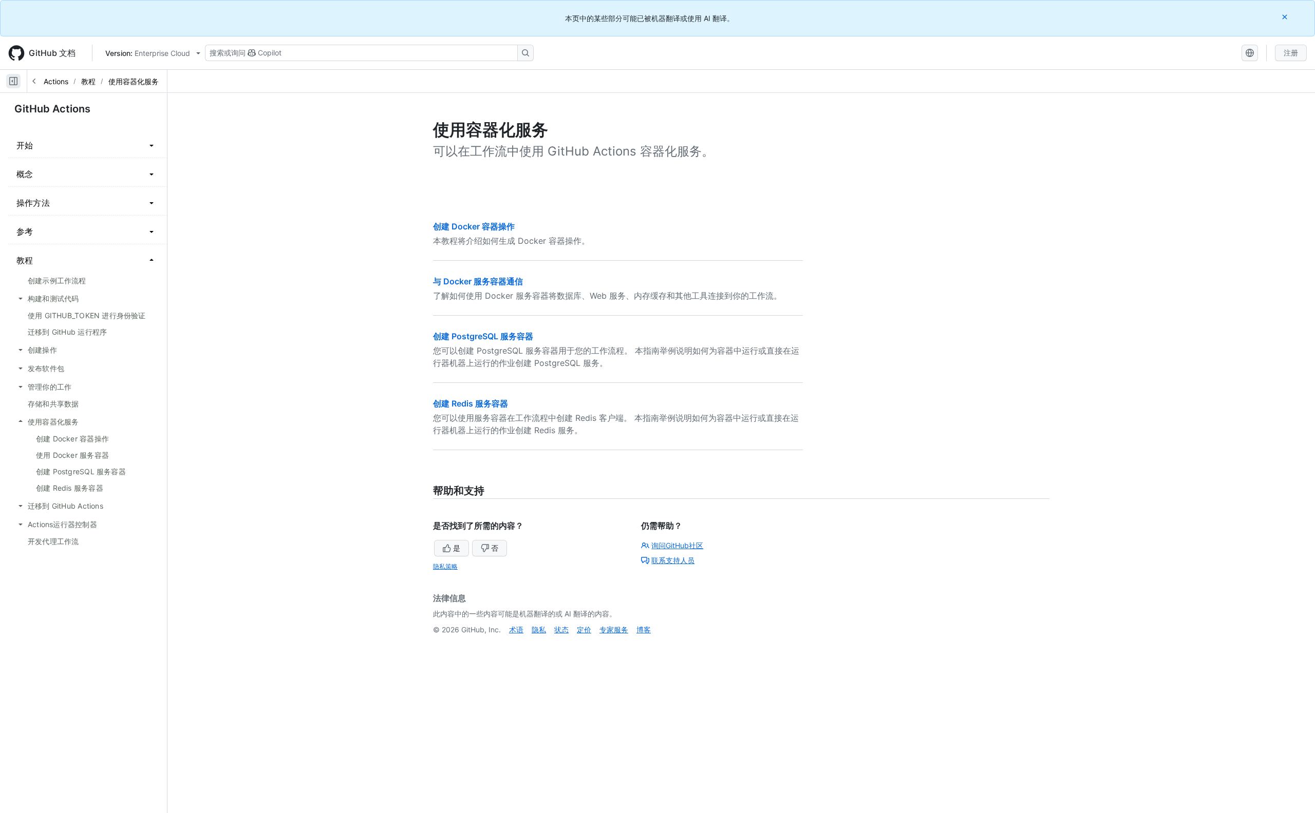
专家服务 (613, 629)
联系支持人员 (672, 560)
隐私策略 (445, 566)
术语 (516, 629)
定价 (584, 629)
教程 (88, 81)
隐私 (539, 629)
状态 (561, 629)
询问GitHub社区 (677, 545)
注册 (1291, 52)
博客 (643, 629)
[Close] (1286, 17)
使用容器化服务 (133, 81)
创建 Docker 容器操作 (474, 226)
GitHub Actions (43, 81)
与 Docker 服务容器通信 (478, 281)
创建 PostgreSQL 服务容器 (483, 336)
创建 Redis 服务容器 (470, 403)
